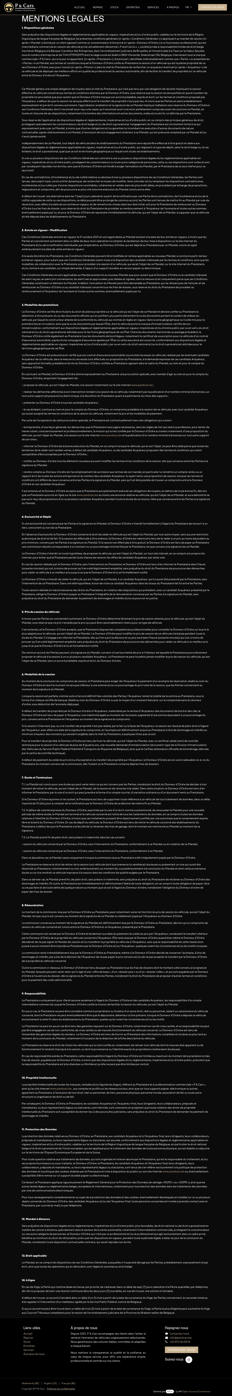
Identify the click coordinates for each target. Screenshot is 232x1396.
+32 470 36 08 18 (180, 1341)
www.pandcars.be (142, 385)
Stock (26, 1341)
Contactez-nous (212, 7)
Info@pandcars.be (181, 1337)
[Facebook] (188, 1359)
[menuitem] (79, 7)
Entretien (29, 1345)
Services (28, 1350)
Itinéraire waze (182, 1350)
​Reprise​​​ (28, 1337)
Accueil (27, 1333)
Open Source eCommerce (196, 1391)
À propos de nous (33, 1354)
